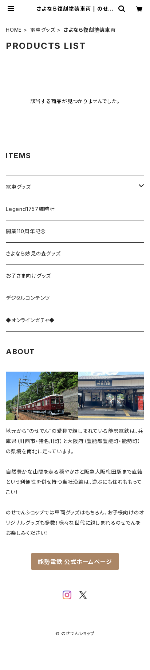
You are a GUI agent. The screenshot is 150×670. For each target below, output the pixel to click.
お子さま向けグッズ (28, 276)
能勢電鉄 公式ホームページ (75, 561)
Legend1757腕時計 (30, 209)
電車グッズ (42, 30)
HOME (14, 30)
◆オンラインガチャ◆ (30, 320)
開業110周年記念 (26, 231)
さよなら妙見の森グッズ (33, 253)
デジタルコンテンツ (28, 298)
